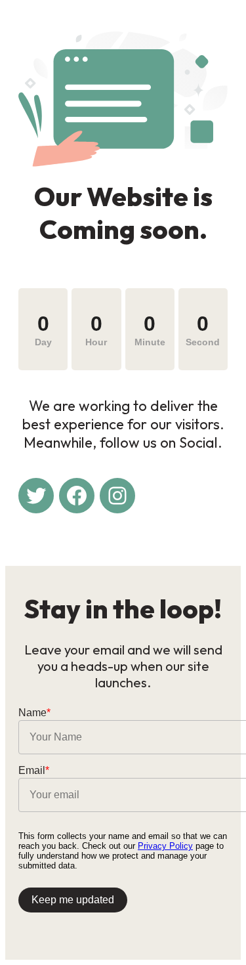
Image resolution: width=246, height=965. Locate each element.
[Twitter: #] (36, 495)
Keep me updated (72, 899)
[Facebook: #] (76, 495)
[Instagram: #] (117, 495)
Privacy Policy (165, 846)
